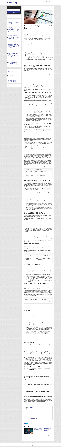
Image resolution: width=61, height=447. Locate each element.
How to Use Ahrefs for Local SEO (13, 29)
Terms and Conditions (28, 445)
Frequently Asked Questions (29, 55)
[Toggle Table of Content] (52, 42)
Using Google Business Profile (12, 81)
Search (53, 1)
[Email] (36, 418)
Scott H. (31, 407)
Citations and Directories (12, 71)
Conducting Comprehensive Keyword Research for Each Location (34, 44)
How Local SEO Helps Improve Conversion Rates (38, 436)
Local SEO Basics (11, 75)
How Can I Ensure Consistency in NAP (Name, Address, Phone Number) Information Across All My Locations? (39, 60)
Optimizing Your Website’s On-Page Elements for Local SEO (33, 45)
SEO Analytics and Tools (12, 80)
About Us (9, 16)
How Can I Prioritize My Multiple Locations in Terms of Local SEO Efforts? (36, 56)
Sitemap (9, 85)
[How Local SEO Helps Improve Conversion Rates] (38, 431)
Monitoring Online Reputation (30, 51)
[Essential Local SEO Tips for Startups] (28, 431)
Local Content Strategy (11, 74)
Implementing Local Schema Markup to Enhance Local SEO (33, 53)
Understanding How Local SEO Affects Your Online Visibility (48, 436)
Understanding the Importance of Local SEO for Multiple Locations (34, 43)
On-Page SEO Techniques (12, 76)
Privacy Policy (33, 445)
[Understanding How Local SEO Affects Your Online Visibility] (48, 431)
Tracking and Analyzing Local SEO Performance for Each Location (34, 54)
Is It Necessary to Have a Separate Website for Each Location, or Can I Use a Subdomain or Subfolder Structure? (40, 58)
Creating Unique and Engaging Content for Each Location (33, 52)
